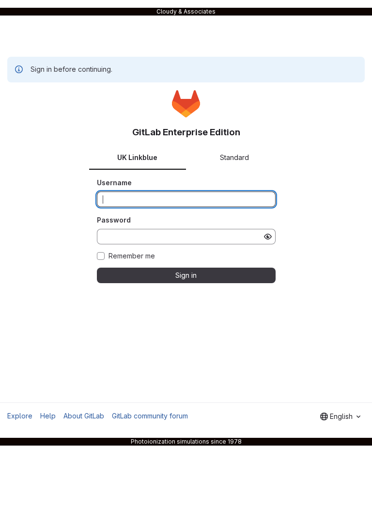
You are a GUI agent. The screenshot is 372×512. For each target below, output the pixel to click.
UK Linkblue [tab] (137, 157)
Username (114, 182)
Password (114, 220)
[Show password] (268, 236)
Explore (19, 416)
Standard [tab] (234, 157)
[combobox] (340, 416)
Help (48, 416)
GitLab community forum (150, 416)
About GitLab (83, 416)
